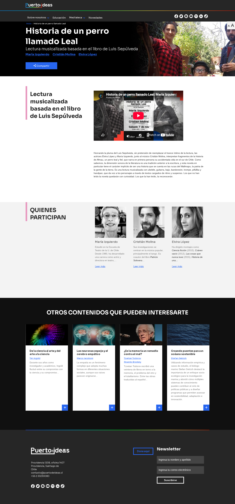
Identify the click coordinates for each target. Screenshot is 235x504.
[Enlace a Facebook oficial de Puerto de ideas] (176, 16)
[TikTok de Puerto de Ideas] (206, 16)
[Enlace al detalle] (65, 408)
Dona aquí (143, 451)
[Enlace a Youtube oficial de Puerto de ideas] (191, 16)
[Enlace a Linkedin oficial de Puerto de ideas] (201, 16)
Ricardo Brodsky (132, 362)
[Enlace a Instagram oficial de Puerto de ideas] (186, 16)
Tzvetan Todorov (132, 358)
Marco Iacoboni (85, 358)
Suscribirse (170, 480)
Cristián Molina (64, 54)
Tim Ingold (35, 358)
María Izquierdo (37, 54)
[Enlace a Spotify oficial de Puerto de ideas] (196, 16)
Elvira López (88, 54)
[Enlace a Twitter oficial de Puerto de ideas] (181, 16)
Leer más (100, 266)
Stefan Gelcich (179, 358)
